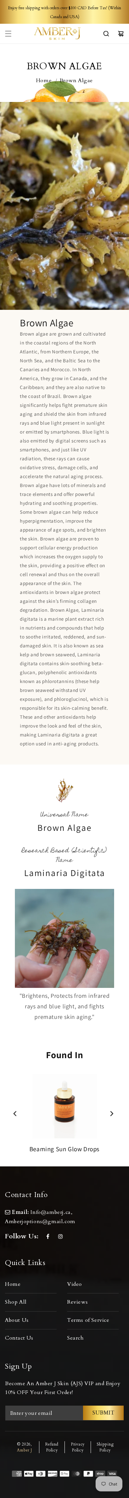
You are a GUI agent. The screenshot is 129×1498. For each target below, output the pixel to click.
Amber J (24, 1450)
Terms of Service (88, 1320)
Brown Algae (76, 80)
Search (75, 1338)
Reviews (77, 1302)
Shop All (16, 1302)
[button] (8, 33)
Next (111, 1113)
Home (44, 80)
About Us (17, 1320)
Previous (15, 1113)
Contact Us (19, 1338)
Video (74, 1284)
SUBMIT (103, 1413)
